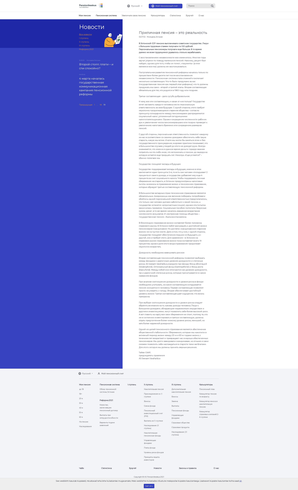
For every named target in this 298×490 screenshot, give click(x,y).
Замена (175, 401)
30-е (81, 403)
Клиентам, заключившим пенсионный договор (109, 408)
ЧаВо (81, 468)
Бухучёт (189, 15)
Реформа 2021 (86, 49)
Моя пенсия (85, 15)
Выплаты (175, 406)
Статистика (175, 15)
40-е (81, 408)
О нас (201, 15)
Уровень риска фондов (154, 452)
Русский (135, 6)
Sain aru (149, 486)
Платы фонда (149, 448)
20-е (81, 398)
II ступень (84, 42)
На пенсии (83, 422)
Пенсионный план (207, 389)
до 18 (81, 389)
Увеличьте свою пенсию (134, 15)
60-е (81, 417)
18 (101, 105)
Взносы (147, 401)
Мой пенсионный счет (167, 6)
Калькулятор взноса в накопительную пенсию (208, 404)
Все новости (85, 34)
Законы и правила (187, 468)
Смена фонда (149, 406)
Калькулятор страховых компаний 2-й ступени (209, 414)
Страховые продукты (180, 427)
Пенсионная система (106, 15)
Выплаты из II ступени (153, 421)
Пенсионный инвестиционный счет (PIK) (153, 413)
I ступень (84, 38)
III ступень (84, 46)
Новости (158, 468)
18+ (80, 394)
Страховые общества (181, 423)
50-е (81, 412)
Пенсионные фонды (180, 411)
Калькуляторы (158, 15)
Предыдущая (86, 105)
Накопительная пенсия (154, 389)
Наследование (85, 426)
